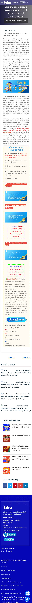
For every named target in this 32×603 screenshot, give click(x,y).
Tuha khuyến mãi (21, 20)
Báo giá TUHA (6, 578)
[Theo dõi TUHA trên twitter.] (4, 551)
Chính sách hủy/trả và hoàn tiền (12, 593)
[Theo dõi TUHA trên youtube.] (9, 551)
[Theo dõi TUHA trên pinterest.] (6, 551)
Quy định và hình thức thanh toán (12, 586)
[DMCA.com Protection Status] (15, 539)
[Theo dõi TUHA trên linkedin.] (11, 551)
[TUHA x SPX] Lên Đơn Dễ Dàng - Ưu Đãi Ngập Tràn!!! (20, 458)
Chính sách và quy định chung (11, 582)
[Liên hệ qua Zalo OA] (27, 593)
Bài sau (12, 358)
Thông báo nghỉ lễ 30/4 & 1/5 (21, 435)
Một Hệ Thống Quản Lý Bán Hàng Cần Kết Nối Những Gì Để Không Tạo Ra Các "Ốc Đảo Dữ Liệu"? (16, 372)
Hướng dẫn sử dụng (8, 570)
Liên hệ (4, 567)
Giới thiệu (5, 563)
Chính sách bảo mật (8, 589)
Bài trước (26, 358)
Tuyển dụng (6, 574)
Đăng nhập (15, 2)
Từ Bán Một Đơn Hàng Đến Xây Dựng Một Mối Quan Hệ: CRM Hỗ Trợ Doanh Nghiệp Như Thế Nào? (15, 384)
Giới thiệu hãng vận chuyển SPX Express (20, 469)
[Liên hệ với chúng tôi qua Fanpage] (27, 599)
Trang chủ (11, 20)
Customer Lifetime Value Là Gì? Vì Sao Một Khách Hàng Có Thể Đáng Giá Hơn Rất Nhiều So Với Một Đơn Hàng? (16, 408)
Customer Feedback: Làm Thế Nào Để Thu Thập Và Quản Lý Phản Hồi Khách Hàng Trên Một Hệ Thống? (15, 396)
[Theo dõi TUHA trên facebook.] (1, 551)
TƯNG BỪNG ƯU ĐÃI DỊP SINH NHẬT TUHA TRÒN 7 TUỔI (21, 426)
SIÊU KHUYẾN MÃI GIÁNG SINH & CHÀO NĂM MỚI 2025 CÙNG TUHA (21, 448)
